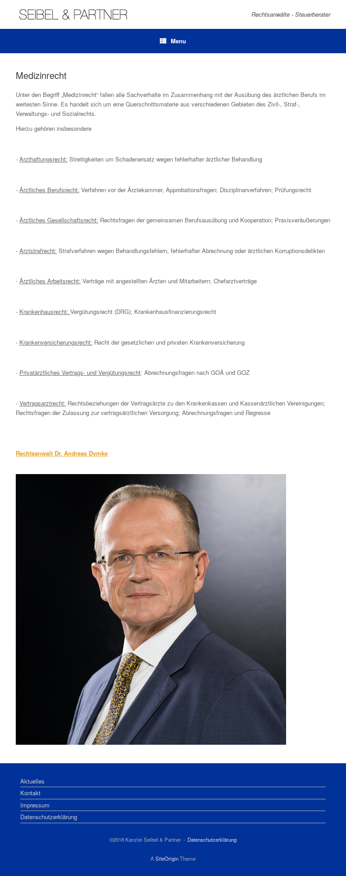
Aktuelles (32, 781)
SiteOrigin (166, 858)
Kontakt (30, 792)
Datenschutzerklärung (48, 816)
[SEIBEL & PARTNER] (73, 14)
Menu (178, 41)
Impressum (35, 805)
